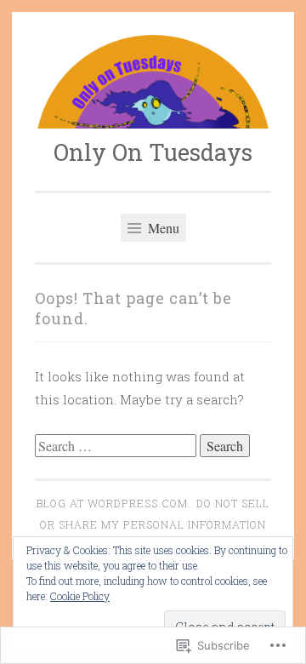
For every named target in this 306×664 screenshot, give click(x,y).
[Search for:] (117, 446)
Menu (161, 228)
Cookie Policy (80, 596)
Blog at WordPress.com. (114, 503)
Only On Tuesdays (153, 152)
